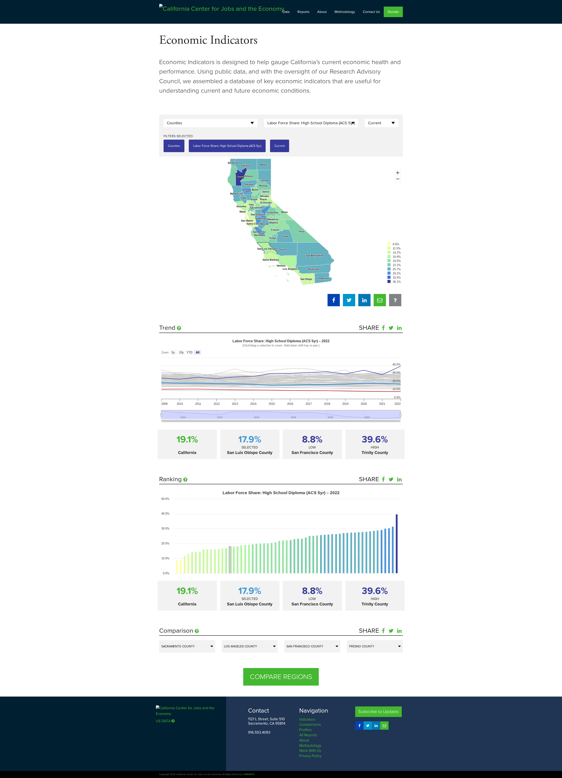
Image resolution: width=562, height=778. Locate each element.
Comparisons (310, 724)
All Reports (308, 735)
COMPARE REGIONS (281, 677)
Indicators (307, 719)
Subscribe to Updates (378, 711)
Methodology (345, 12)
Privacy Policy (310, 756)
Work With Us (310, 750)
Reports (303, 12)
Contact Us (371, 12)
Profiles (305, 730)
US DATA (163, 721)
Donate (393, 12)
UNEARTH (248, 774)
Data (286, 12)
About (322, 12)
